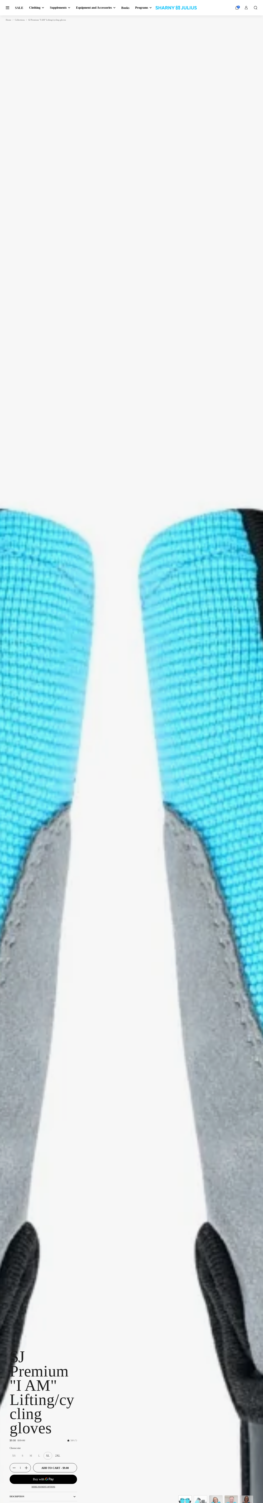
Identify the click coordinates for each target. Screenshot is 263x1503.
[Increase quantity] (28, 1467)
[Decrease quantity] (13, 1467)
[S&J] (176, 8)
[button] (255, 7)
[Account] (246, 7)
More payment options (43, 1487)
